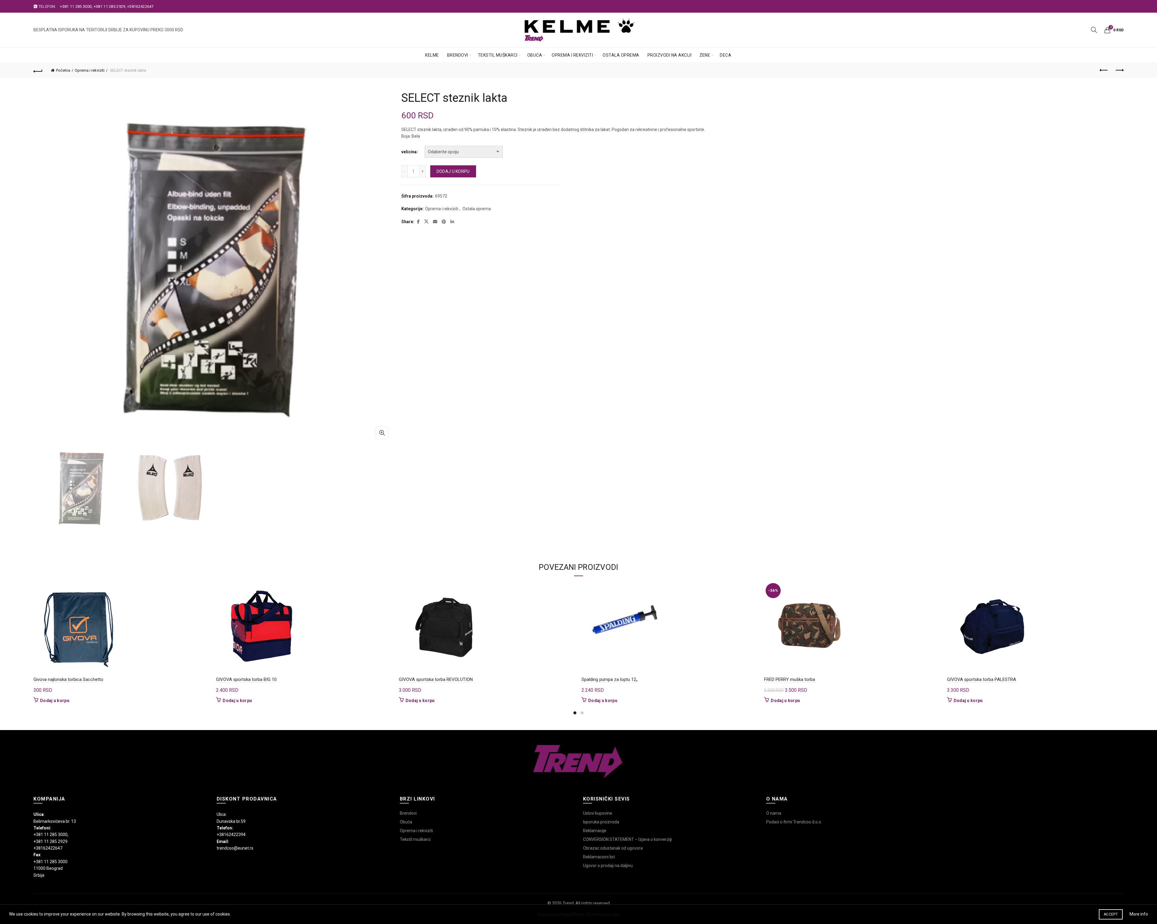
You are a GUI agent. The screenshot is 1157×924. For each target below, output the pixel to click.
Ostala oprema (621, 55)
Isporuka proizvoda (601, 821)
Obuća (534, 55)
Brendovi (457, 55)
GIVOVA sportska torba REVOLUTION (436, 679)
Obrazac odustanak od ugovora (613, 848)
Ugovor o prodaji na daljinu (608, 865)
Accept (1111, 914)
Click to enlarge (382, 433)
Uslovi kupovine (597, 813)
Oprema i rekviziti (572, 55)
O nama (773, 813)
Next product (1119, 70)
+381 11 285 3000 (76, 6)
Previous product (1104, 70)
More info (1139, 914)
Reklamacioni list (599, 856)
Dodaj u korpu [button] (54, 700)
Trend (568, 903)
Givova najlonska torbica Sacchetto (68, 679)
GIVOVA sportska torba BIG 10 (246, 679)
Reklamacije (594, 830)
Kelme (432, 55)
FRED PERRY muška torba (789, 679)
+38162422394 (231, 834)
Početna (63, 70)
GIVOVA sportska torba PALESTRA (981, 679)
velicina (409, 151)
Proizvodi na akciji (669, 55)
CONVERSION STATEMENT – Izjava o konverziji (627, 839)
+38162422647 (140, 6)
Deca (725, 55)
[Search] (1094, 29)
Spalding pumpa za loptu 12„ (610, 679)
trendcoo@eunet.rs (235, 848)
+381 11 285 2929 (109, 6)
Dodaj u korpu (453, 171)
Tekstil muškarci (498, 55)
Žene (705, 55)
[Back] (37, 70)
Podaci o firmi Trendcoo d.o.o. (794, 821)
